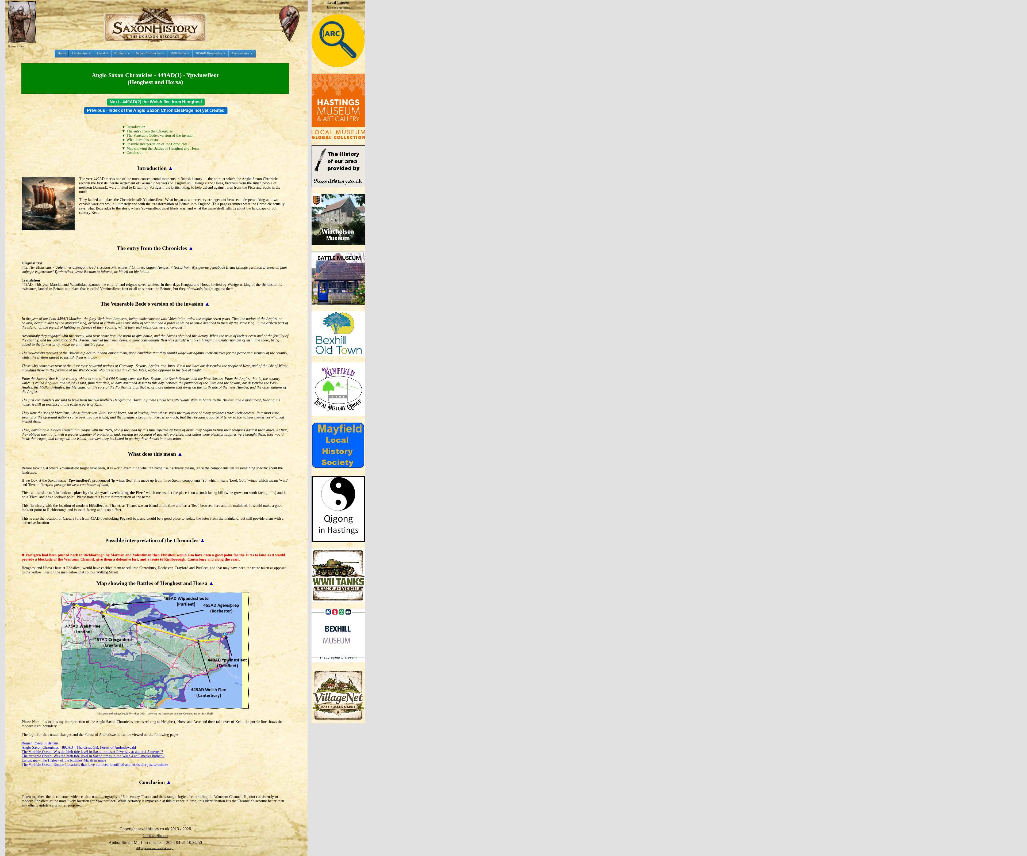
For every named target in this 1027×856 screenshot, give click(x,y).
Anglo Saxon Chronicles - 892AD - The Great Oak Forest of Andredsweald (79, 747)
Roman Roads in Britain (40, 743)
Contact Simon (155, 835)
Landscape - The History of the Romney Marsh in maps (64, 760)
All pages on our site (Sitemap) (155, 848)
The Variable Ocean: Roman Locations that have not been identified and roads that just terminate (95, 765)
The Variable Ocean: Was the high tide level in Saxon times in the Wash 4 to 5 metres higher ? (93, 756)
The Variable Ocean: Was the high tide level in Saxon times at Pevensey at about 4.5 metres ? (92, 752)
